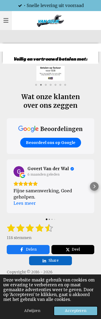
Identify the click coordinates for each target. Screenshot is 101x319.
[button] (89, 70)
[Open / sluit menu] (6, 20)
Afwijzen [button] (32, 310)
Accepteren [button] (75, 310)
